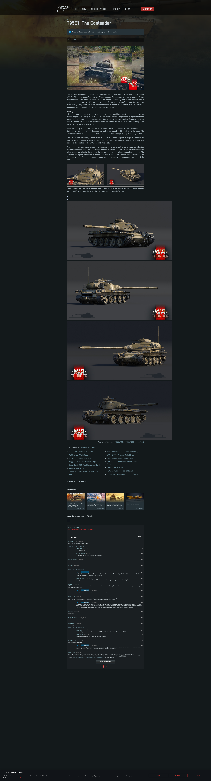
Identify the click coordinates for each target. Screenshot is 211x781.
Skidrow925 (79, 634)
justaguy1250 (72, 640)
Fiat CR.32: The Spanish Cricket (81, 452)
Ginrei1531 (71, 653)
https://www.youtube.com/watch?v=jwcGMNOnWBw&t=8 (89, 657)
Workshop (103, 9)
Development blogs (87, 447)
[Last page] (126, 666)
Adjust (198, 775)
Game (75, 9)
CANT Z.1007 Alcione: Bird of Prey (120, 455)
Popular (74, 537)
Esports (127, 9)
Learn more (23, 778)
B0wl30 (70, 611)
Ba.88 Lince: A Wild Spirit (78, 455)
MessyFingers (72, 559)
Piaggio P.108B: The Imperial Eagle (82, 462)
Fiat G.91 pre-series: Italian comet (120, 458)
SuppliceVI (71, 596)
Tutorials (94, 9)
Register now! (147, 9)
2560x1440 (139, 442)
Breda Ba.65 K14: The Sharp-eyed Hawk (84, 465)
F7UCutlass (71, 542)
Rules (139, 536)
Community (116, 9)
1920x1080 (129, 442)
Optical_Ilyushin (80, 553)
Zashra (70, 584)
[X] (68, 520)
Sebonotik (79, 548)
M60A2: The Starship (115, 467)
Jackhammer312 (73, 617)
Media (84, 9)
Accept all (178, 775)
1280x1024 (119, 442)
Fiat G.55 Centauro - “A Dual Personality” (123, 452)
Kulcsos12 (71, 623)
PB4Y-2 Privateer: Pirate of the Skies (121, 471)
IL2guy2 (70, 565)
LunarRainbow (80, 578)
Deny (158, 775)
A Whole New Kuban (77, 468)
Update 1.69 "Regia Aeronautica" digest (122, 474)
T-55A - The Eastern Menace (80, 458)
